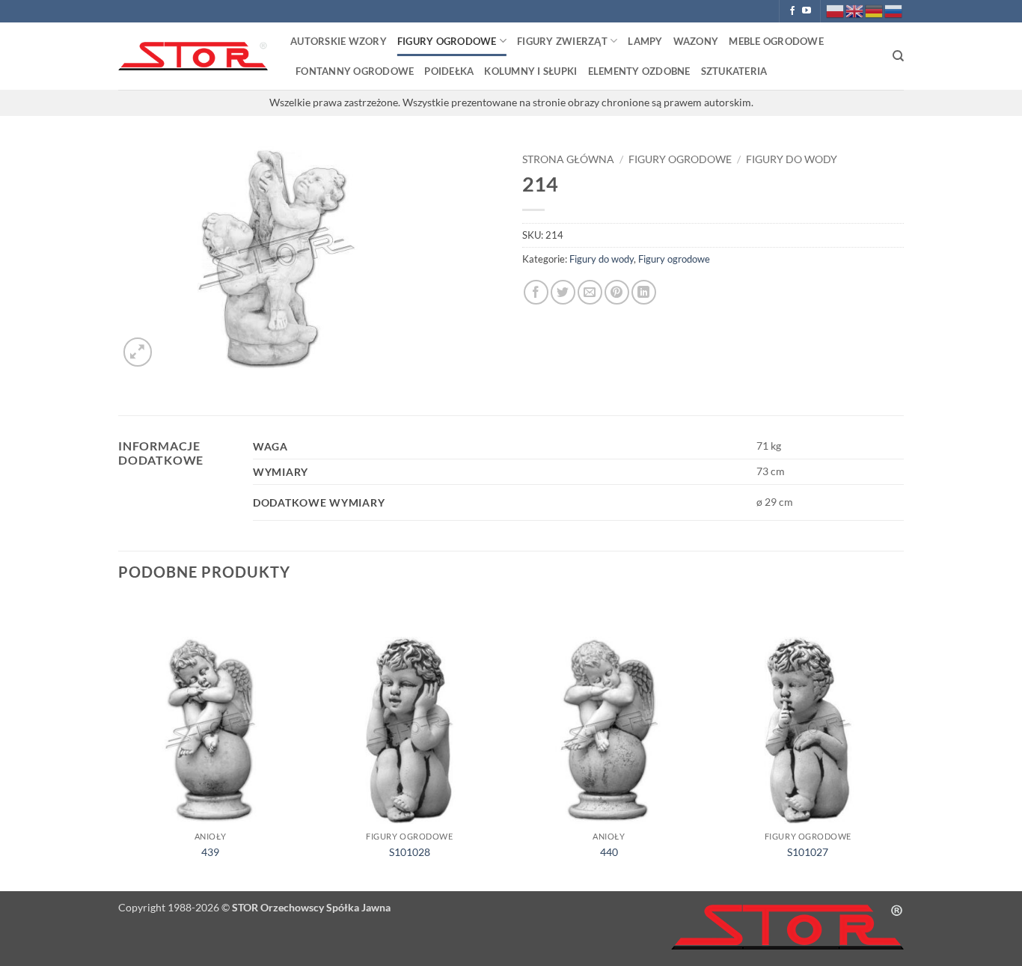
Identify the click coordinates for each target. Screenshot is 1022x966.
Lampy (645, 41)
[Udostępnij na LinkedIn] (643, 292)
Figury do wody (791, 159)
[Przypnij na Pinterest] (617, 292)
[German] (874, 10)
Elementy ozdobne (639, 71)
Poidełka (449, 71)
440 (609, 852)
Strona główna (568, 159)
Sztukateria (734, 71)
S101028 (409, 852)
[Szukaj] (898, 56)
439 (210, 852)
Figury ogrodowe (447, 41)
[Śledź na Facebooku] (792, 11)
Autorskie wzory (338, 41)
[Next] (899, 744)
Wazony (696, 41)
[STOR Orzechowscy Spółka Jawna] (193, 56)
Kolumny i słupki (530, 71)
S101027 (807, 852)
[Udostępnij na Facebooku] (536, 292)
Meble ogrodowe (776, 41)
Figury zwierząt (562, 41)
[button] (138, 352)
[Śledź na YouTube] (806, 11)
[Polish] (835, 10)
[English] (855, 10)
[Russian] (894, 10)
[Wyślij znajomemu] (590, 292)
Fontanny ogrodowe (355, 71)
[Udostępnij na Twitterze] (563, 292)
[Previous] (119, 744)
